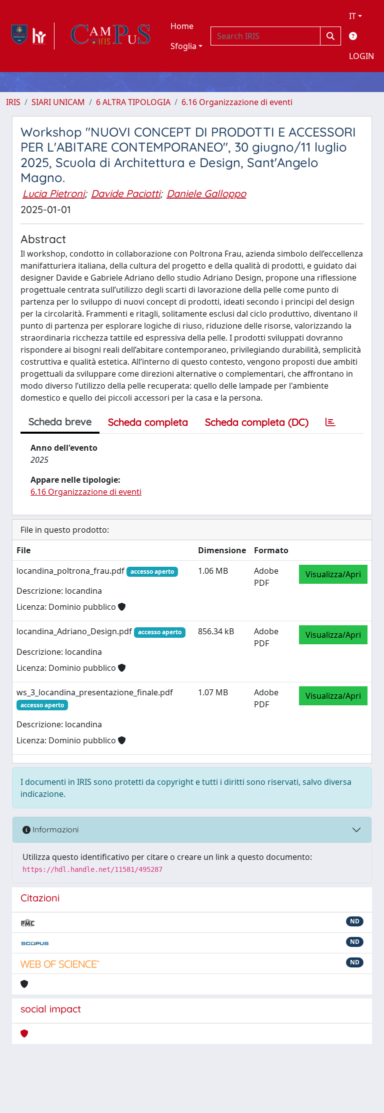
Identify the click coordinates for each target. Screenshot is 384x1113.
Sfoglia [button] (183, 46)
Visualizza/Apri (333, 574)
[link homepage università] (110, 36)
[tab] (330, 422)
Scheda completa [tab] (148, 422)
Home (182, 26)
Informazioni (54, 829)
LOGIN (361, 56)
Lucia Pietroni (53, 193)
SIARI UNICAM (58, 102)
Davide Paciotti (125, 193)
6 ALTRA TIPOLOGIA (133, 102)
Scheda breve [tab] (60, 421)
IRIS (13, 102)
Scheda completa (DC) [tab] (256, 422)
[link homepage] (30, 36)
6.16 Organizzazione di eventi (237, 102)
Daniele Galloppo (206, 193)
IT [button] (352, 16)
